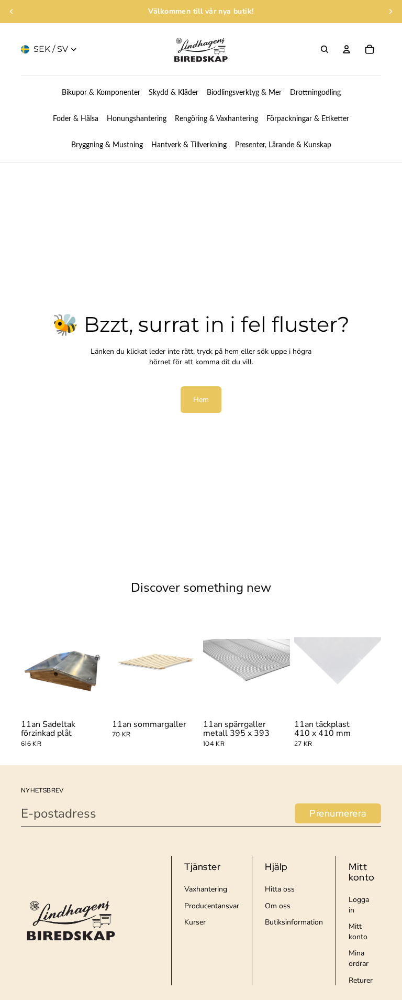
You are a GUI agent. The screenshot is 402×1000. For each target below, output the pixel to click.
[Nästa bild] (390, 11)
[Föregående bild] (11, 11)
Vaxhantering (205, 889)
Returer (361, 980)
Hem (201, 400)
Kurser (195, 922)
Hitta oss (280, 889)
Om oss (278, 906)
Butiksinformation (294, 922)
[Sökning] (324, 49)
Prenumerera (337, 813)
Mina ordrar (358, 958)
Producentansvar (211, 906)
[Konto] (346, 49)
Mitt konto (358, 931)
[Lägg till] (91, 699)
